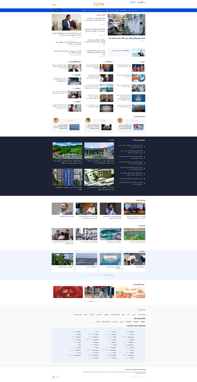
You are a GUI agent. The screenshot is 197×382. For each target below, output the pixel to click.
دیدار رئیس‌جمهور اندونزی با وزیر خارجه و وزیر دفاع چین (124, 65)
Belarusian (128, 337)
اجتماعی (99, 314)
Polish (95, 347)
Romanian (93, 355)
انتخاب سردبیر (100, 14)
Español (136, 321)
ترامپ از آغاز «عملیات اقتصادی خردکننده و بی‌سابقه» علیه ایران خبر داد (92, 96)
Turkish (77, 347)
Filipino (130, 358)
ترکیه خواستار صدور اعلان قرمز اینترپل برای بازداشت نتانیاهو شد (92, 66)
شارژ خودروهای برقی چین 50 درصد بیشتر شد (124, 85)
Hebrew (112, 342)
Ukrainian (75, 350)
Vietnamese (75, 355)
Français (128, 321)
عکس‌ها (142, 226)
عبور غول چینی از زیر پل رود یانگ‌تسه (113, 267)
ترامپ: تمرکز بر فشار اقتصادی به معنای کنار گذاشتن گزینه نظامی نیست (92, 76)
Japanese (111, 355)
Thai (78, 345)
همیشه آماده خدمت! (91, 266)
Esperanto (128, 355)
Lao (96, 332)
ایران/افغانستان (115, 314)
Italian (112, 353)
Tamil (78, 342)
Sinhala (77, 334)
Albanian (130, 332)
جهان (123, 314)
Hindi (113, 345)
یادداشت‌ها (141, 200)
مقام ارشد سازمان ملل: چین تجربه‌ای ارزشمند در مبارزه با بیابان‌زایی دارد (130, 157)
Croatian (129, 347)
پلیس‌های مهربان (140, 266)
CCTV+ (97, 321)
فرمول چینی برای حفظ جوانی (65, 266)
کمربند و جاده (78, 314)
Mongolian (93, 337)
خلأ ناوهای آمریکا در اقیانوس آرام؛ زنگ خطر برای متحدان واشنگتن (61, 127)
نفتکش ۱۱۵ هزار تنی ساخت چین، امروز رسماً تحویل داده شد (124, 106)
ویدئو (143, 251)
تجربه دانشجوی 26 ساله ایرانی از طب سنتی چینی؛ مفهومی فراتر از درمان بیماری (59, 106)
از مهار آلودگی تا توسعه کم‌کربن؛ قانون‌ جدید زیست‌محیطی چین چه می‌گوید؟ (131, 174)
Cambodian (129, 345)
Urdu (78, 353)
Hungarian (111, 347)
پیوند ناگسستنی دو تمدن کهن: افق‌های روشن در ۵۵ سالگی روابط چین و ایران (125, 127)
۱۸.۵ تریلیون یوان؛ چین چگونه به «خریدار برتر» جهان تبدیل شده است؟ (131, 146)
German (112, 334)
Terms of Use (134, 376)
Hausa (112, 339)
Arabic (130, 334)
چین (128, 314)
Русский (115, 321)
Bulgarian (128, 342)
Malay (93, 334)
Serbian (76, 332)
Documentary (106, 321)
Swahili (76, 339)
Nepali (95, 342)
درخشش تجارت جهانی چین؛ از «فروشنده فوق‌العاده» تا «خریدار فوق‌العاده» (60, 79)
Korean (112, 358)
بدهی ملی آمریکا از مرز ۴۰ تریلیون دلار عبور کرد (92, 106)
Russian (93, 358)
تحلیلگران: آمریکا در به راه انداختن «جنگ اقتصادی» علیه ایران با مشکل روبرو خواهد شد (91, 86)
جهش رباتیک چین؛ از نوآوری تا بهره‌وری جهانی (69, 188)
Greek (112, 337)
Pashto (95, 353)
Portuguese (92, 350)
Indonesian (109, 350)
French (112, 332)
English (143, 321)
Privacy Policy (142, 376)
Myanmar (92, 339)
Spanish (76, 337)
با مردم (134, 314)
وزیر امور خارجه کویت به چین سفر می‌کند (124, 75)
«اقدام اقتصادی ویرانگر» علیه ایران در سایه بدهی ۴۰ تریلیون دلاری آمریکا (93, 127)
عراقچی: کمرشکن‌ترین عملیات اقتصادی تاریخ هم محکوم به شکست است (59, 66)
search (56, 10)
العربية (122, 321)
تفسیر (85, 314)
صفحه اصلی (141, 314)
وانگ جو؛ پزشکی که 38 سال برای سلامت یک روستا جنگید (59, 92)
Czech (130, 350)
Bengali (130, 339)
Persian (94, 345)
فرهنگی (92, 314)
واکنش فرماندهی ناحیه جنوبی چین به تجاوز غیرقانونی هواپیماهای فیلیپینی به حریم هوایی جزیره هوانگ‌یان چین (123, 97)
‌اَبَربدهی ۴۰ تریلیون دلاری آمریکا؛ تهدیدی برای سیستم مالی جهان (131, 183)
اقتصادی (106, 314)
